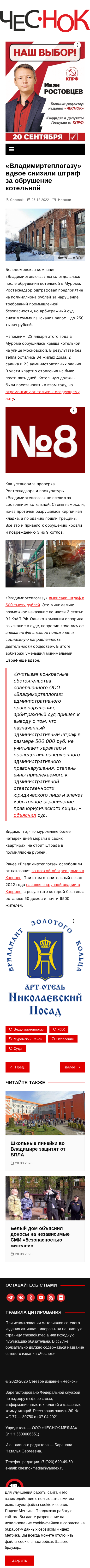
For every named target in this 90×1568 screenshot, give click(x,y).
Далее (70, 1067)
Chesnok (17, 200)
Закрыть (19, 1560)
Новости (64, 200)
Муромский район (28, 1039)
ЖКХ (61, 1029)
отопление (65, 1039)
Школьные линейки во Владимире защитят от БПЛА (38, 1149)
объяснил (25, 815)
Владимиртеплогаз (28, 1029)
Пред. (20, 1067)
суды (18, 1048)
